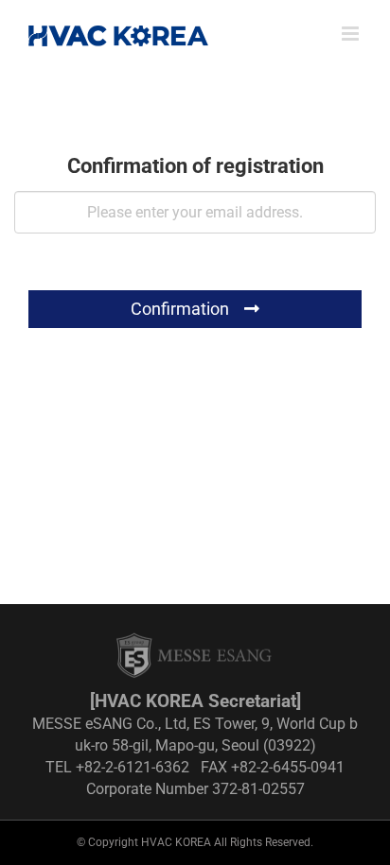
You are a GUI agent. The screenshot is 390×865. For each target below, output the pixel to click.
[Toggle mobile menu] (352, 33)
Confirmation (182, 309)
